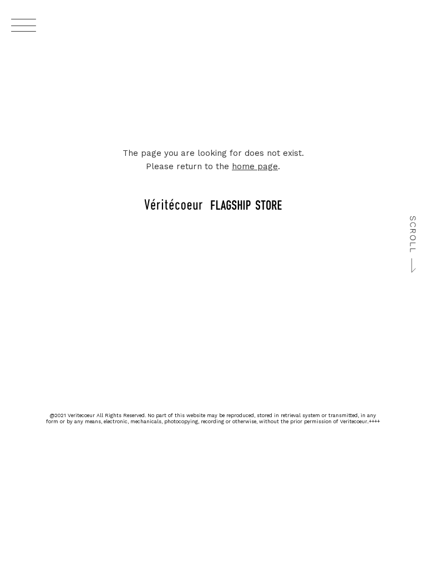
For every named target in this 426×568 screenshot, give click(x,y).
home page (255, 166)
